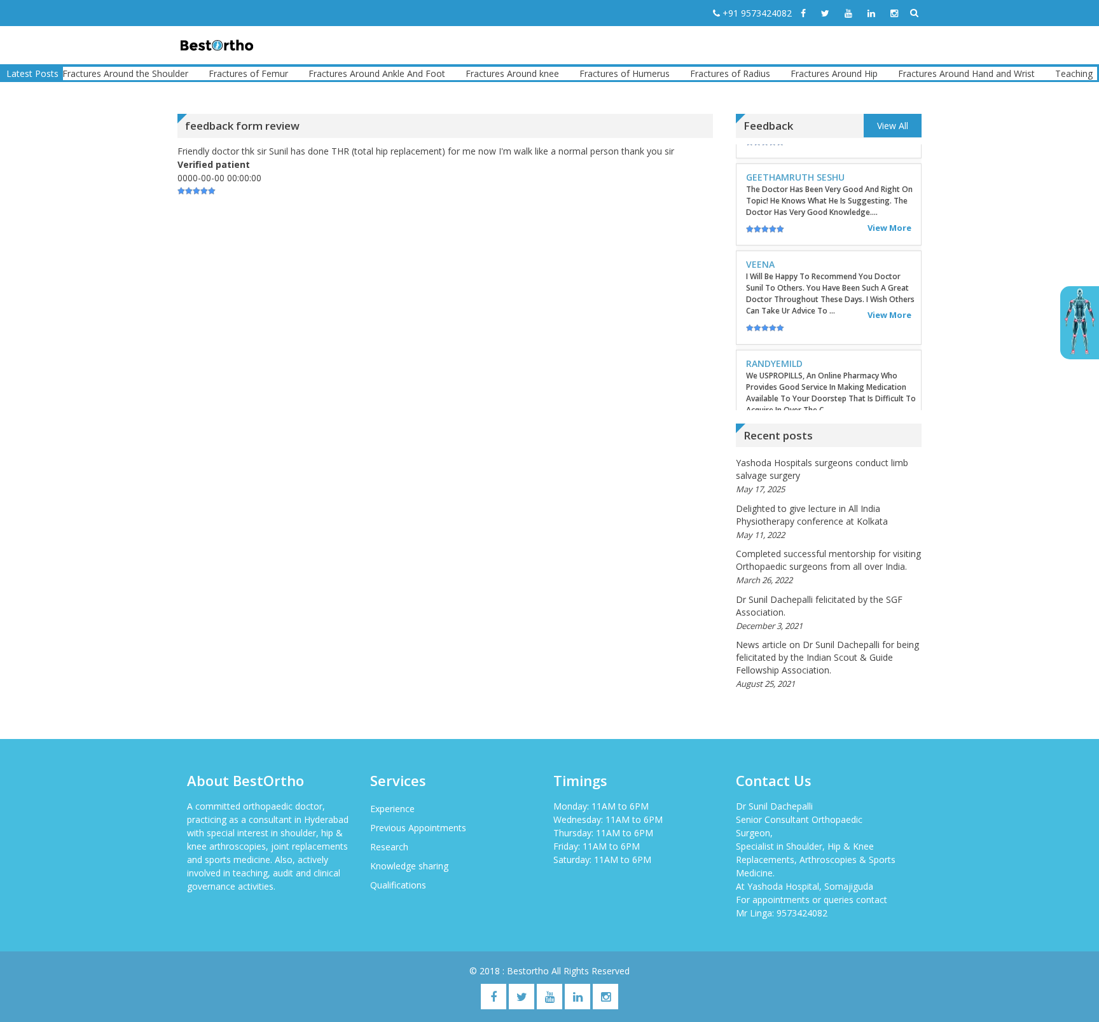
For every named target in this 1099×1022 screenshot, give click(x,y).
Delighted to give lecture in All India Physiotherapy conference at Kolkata (812, 514)
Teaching (1051, 73)
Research (389, 847)
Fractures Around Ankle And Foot (354, 73)
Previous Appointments (418, 828)
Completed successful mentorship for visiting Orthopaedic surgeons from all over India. (828, 560)
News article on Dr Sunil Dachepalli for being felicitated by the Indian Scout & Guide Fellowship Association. (827, 657)
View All (892, 126)
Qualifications (398, 885)
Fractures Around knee (490, 73)
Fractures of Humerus (602, 73)
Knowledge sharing (409, 866)
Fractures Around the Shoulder (103, 73)
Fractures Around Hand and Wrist (944, 73)
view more (889, 160)
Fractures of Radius (708, 73)
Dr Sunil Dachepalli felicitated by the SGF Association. (819, 605)
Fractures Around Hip (811, 73)
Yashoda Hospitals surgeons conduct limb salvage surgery (822, 469)
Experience (392, 809)
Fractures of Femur (226, 73)
